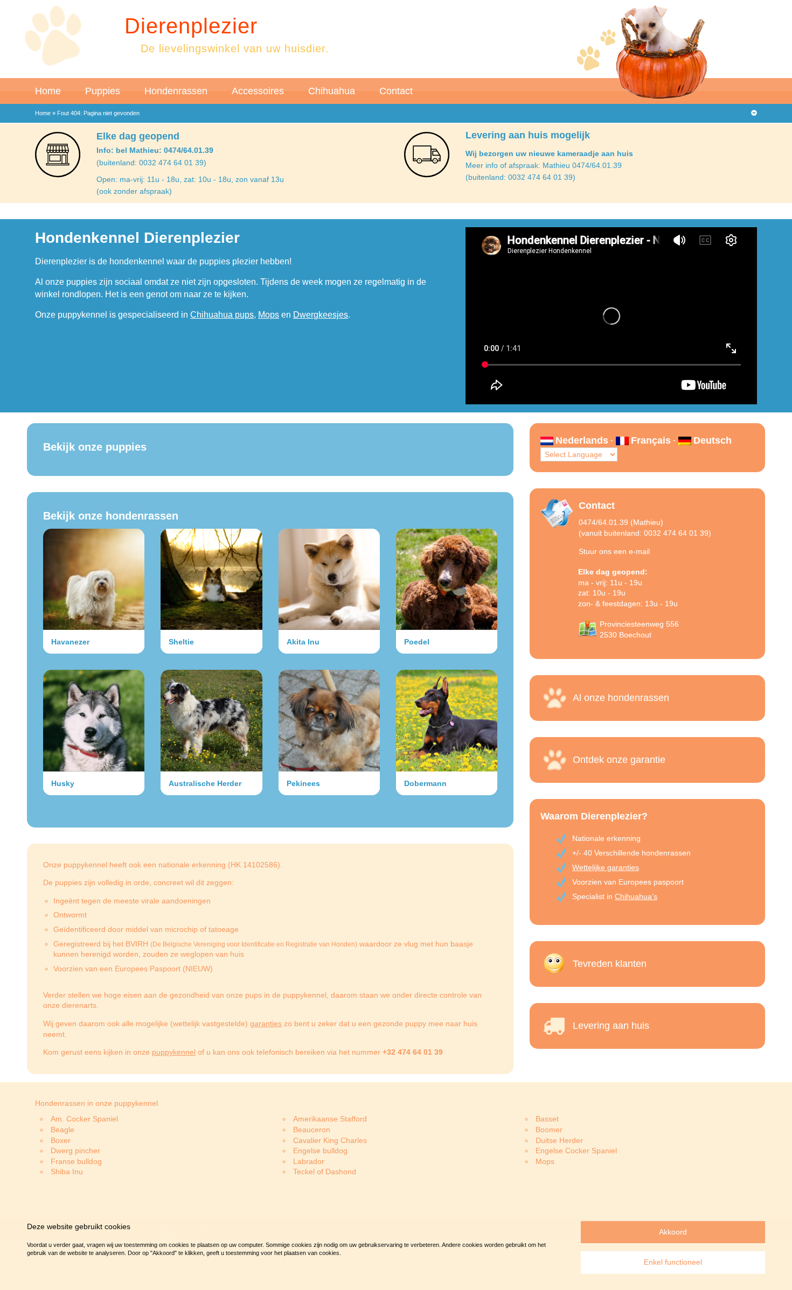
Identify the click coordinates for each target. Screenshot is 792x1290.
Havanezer (70, 641)
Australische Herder (205, 783)
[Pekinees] (329, 720)
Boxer (61, 1140)
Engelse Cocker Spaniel (576, 1150)
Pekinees (303, 783)
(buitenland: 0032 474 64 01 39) (151, 162)
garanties (266, 1023)
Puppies (102, 91)
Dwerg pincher (75, 1150)
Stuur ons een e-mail (614, 551)
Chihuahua (331, 91)
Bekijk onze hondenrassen (110, 516)
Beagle (62, 1129)
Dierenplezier (191, 26)
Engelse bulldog (320, 1150)
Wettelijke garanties (605, 867)
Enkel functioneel (673, 1262)
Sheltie (181, 641)
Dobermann (425, 783)
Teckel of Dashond (324, 1171)
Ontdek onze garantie (619, 759)
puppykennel (174, 1052)
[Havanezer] (93, 579)
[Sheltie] (211, 579)
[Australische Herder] (211, 720)
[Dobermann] (446, 720)
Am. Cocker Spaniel (84, 1118)
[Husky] (93, 720)
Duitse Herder (559, 1140)
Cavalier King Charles (330, 1140)
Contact (396, 91)
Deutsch (712, 440)
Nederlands (581, 440)
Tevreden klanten (610, 963)
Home (48, 91)
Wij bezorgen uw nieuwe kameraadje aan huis (549, 153)
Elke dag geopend (137, 136)
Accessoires (258, 91)
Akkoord (673, 1232)
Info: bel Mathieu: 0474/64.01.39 (154, 150)
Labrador (308, 1161)
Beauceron (311, 1129)
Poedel (416, 641)
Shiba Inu (67, 1171)
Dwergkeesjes (320, 314)
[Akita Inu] (329, 579)
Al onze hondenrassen (621, 697)
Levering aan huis (611, 1025)
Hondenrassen (175, 91)
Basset (547, 1118)
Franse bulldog (76, 1161)
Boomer (549, 1129)
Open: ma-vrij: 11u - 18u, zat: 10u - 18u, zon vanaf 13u (190, 179)
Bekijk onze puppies (95, 447)
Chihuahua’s (636, 896)
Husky (62, 783)
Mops (268, 314)
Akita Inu (303, 641)
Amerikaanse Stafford (330, 1118)
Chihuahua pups (222, 314)
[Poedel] (446, 579)
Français (651, 440)
